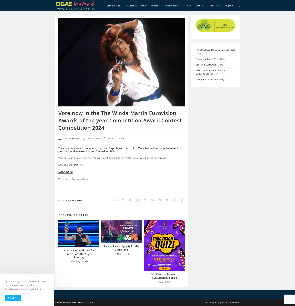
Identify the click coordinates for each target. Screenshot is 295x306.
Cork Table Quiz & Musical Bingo (210, 64)
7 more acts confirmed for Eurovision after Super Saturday (79, 254)
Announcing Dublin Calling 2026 (210, 59)
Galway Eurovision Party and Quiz (211, 79)
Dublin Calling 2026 (211, 302)
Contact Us (235, 302)
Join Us (225, 302)
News (122, 138)
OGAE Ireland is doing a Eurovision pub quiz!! (164, 276)
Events (111, 138)
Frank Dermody (71, 138)
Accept (13, 297)
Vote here (65, 172)
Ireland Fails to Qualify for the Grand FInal (121, 248)
